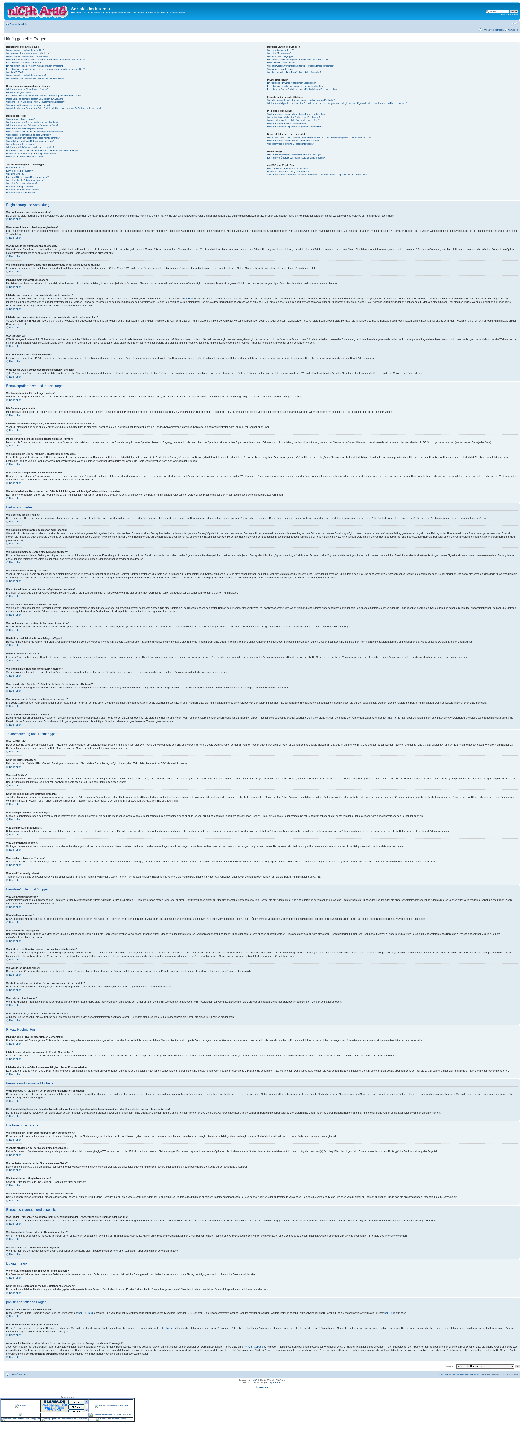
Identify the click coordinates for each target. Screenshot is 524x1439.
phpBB (254, 1380)
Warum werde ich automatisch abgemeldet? (28, 56)
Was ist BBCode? (15, 167)
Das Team (444, 1374)
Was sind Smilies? (15, 174)
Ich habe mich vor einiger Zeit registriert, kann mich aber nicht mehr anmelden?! (45, 69)
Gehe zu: (450, 1366)
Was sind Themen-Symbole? (20, 192)
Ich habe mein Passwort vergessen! (24, 62)
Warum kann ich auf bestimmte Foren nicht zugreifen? (33, 138)
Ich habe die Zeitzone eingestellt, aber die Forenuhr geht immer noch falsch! (43, 95)
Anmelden (513, 30)
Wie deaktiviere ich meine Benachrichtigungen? (290, 144)
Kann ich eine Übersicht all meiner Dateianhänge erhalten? (296, 157)
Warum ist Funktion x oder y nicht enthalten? (289, 171)
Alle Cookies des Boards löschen (468, 1374)
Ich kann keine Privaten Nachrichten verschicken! (292, 83)
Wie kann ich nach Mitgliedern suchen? (286, 123)
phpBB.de (389, 1313)
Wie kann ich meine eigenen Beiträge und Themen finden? (295, 126)
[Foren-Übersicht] (38, 11)
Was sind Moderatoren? (279, 53)
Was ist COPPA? (14, 72)
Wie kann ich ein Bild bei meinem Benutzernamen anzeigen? (36, 102)
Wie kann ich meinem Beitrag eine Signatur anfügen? (32, 125)
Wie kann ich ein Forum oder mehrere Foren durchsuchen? (296, 114)
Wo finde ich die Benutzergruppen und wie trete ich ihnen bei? (297, 59)
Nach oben (15, 219)
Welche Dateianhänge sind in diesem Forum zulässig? (294, 154)
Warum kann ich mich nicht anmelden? (25, 50)
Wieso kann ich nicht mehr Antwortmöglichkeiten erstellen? (35, 131)
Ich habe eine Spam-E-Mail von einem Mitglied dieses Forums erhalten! (302, 89)
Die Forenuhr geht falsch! (18, 92)
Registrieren (497, 30)
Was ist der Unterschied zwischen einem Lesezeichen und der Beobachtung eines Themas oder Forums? (319, 137)
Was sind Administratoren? (280, 50)
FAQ (484, 30)
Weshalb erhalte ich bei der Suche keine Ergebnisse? (293, 117)
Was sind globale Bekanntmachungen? (25, 180)
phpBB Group (86, 1313)
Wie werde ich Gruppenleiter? (281, 62)
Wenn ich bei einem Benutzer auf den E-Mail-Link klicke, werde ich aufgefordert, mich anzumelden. (55, 108)
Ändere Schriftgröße (515, 23)
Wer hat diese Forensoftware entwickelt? (287, 168)
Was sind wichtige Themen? (20, 186)
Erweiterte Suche (509, 14)
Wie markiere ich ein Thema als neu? (24, 156)
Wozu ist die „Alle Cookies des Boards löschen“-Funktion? (35, 78)
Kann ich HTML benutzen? (19, 171)
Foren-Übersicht (18, 24)
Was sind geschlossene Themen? (23, 189)
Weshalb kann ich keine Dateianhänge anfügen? (30, 141)
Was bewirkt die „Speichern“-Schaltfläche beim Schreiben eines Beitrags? (42, 150)
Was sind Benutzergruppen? (281, 56)
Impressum (262, 1387)
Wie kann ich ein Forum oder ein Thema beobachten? (293, 140)
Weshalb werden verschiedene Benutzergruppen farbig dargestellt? (300, 66)
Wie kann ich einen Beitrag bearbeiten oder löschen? (32, 122)
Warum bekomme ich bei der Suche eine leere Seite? (293, 120)
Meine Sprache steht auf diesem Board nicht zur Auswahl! (34, 99)
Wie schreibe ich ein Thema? (20, 119)
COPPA (188, 298)
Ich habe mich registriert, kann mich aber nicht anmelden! (34, 66)
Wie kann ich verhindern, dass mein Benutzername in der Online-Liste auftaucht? (46, 59)
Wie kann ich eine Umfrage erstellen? (24, 128)
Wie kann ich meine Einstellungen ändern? (27, 89)
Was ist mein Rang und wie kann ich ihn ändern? (30, 105)
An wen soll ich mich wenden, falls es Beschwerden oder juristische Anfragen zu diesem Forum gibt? (317, 174)
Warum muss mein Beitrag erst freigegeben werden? (32, 153)
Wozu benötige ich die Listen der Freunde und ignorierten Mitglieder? (301, 100)
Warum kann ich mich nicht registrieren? (26, 75)
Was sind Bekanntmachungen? (21, 183)
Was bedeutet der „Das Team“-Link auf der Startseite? (294, 72)
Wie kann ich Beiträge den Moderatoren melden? (30, 147)
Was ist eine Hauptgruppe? (280, 69)
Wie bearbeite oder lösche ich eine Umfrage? (28, 135)
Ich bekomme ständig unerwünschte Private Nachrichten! (295, 86)
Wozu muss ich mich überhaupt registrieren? (28, 53)
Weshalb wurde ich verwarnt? (21, 144)
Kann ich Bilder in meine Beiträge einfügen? (27, 177)
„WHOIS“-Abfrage (253, 1346)
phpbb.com (167, 1328)
